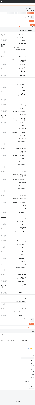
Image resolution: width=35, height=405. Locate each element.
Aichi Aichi (24, 205)
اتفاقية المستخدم (19, 26)
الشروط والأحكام (31, 371)
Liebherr (24, 307)
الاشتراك (32, 25)
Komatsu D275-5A (23, 90)
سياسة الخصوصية (25, 26)
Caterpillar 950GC (23, 135)
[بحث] (1, 4)
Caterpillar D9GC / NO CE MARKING (20, 102)
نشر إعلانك (31, 323)
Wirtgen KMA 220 (23, 67)
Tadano (25, 238)
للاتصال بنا (32, 355)
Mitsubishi (24, 215)
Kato (25, 295)
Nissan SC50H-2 (23, 261)
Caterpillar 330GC (23, 125)
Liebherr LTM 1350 (23, 114)
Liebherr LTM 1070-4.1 (22, 43)
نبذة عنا (33, 352)
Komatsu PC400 (23, 158)
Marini (25, 33)
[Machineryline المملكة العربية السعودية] (28, 1)
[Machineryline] (1, 6)
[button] (1, 1)
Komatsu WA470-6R (22, 182)
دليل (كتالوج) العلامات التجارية (29, 377)
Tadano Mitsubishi (23, 227)
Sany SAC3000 (23, 78)
